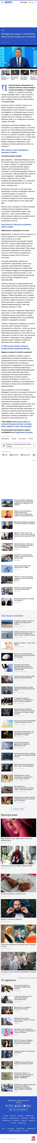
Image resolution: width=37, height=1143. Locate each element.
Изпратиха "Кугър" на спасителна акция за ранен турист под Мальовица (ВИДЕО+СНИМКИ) (23, 1075)
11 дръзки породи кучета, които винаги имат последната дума (23, 997)
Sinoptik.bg (16, 1120)
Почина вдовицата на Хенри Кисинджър (24, 599)
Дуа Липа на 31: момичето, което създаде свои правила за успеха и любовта (25, 1030)
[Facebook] (18, 1133)
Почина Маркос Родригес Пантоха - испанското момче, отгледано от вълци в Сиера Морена (24, 711)
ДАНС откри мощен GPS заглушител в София (22, 566)
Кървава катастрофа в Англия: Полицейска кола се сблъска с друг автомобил (24, 798)
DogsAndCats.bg (14, 1118)
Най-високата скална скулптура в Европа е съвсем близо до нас (24, 1019)
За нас (3, 1128)
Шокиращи (5, 438)
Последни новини (12, 615)
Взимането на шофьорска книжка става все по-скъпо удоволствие (23, 556)
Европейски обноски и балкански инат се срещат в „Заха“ (18, 945)
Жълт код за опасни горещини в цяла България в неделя (25, 721)
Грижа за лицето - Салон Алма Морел (24, 643)
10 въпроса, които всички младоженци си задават (18, 972)
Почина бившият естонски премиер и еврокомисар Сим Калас (24, 688)
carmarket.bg (17, 560)
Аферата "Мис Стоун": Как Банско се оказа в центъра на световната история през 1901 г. (24, 535)
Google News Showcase (23, 432)
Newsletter (15, 455)
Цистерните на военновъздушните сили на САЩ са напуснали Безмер (24, 787)
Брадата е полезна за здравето (11, 919)
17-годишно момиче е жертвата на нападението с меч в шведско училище (24, 699)
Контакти (25, 1131)
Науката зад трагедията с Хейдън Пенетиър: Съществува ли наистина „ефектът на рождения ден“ (23, 513)
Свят (2, 30)
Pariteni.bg (32, 1120)
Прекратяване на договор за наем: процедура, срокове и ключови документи (24, 545)
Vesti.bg (8, 2)
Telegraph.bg (22, 1123)
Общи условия (20, 1128)
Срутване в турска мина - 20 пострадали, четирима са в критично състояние (24, 733)
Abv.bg (6, 1115)
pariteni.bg (16, 549)
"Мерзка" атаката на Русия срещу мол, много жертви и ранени (24, 578)
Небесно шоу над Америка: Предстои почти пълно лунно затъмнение (24, 655)
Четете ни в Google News (20, 1109)
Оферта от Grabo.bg (19, 646)
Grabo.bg (24, 1120)
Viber (5, 455)
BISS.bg (32, 1118)
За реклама (10, 1128)
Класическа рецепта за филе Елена (13, 894)
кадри (14, 438)
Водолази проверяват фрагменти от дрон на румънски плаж (22, 744)
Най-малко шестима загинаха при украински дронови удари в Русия (25, 755)
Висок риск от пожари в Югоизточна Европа (22, 1008)
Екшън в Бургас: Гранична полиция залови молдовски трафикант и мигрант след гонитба (24, 502)
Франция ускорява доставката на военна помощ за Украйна (24, 522)
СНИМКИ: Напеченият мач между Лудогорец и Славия (23, 1063)
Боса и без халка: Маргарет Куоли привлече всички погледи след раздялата (23, 1041)
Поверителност (31, 1128)
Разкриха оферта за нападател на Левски (24, 1052)
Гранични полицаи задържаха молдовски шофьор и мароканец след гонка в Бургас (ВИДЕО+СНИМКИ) (25, 1087)
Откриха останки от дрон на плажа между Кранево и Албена (24, 622)
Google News (26, 455)
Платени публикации (15, 1131)
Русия (31, 438)
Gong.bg (20, 1115)
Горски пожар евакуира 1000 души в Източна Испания (24, 677)
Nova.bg (4, 1118)
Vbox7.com (13, 1115)
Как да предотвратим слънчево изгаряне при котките (22, 986)
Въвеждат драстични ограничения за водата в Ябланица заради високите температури (23, 667)
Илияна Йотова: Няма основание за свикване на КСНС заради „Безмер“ (23, 776)
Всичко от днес (18, 809)
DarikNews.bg (29, 1115)
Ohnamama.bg (6, 1120)
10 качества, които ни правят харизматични (16, 866)
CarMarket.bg (24, 1118)
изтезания (22, 438)
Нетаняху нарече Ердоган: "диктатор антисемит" (23, 588)
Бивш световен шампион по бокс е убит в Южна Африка (24, 765)
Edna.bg (13, 1123)
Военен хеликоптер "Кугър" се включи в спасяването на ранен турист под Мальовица (24, 633)
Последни (23, 2)
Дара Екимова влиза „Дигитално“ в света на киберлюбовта (16, 839)
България (16, 626)
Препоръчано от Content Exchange (26, 978)
